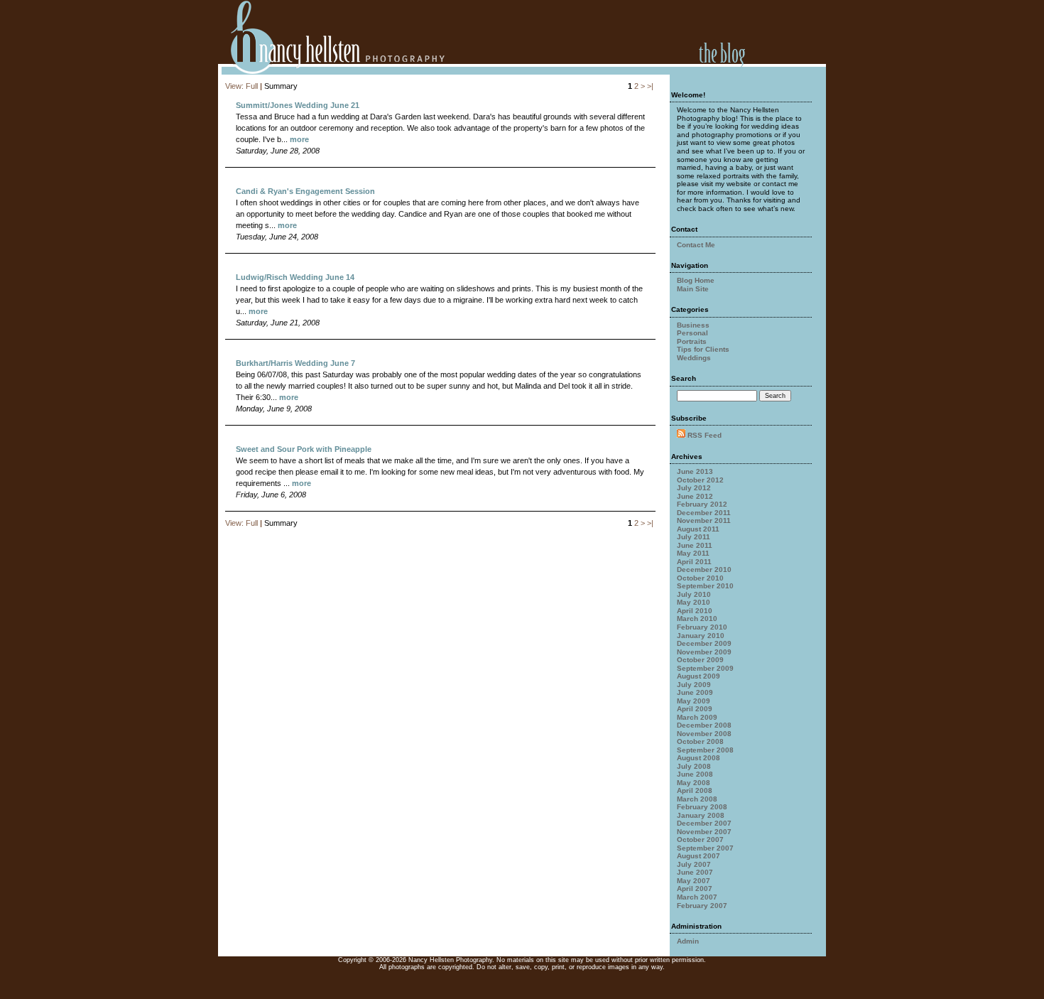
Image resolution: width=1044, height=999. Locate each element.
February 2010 (702, 627)
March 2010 (697, 618)
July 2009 (694, 684)
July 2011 (693, 537)
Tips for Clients (703, 349)
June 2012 (695, 496)
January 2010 (700, 635)
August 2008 (698, 758)
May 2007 (693, 881)
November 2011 (704, 520)
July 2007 (694, 864)
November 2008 (704, 734)
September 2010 (705, 586)
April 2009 (694, 709)
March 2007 (697, 897)
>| (650, 86)
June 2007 (695, 872)
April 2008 (694, 790)
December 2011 (704, 513)
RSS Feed (704, 435)
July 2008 (694, 766)
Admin (688, 941)
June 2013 (695, 471)
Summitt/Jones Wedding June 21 (297, 105)
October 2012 (700, 480)
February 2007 (702, 905)
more (299, 139)
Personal (692, 333)
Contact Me (696, 245)
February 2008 (702, 807)
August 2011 (698, 529)
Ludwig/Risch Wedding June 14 (295, 277)
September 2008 (705, 750)
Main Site (693, 289)
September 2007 (705, 848)
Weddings (694, 358)
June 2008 (695, 774)
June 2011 (694, 545)
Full (252, 86)
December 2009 (704, 643)
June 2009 (695, 692)
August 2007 (698, 856)
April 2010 (694, 611)
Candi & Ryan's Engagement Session (305, 191)
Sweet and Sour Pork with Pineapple (303, 449)
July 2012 (694, 488)
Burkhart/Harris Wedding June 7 (295, 363)
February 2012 (702, 504)
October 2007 (700, 839)
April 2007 (694, 888)
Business (693, 325)
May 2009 (693, 701)
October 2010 (700, 578)
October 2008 (700, 741)
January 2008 (700, 815)
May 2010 (693, 602)
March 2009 (697, 717)
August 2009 (698, 676)
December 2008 (704, 725)
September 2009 (705, 668)
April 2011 (694, 562)
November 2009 (704, 652)
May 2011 (693, 553)
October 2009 (700, 660)
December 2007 (704, 823)
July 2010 (694, 594)
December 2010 (704, 569)
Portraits (692, 341)
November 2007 (704, 832)
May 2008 (693, 783)
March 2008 (697, 799)
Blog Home (695, 280)
